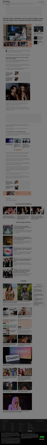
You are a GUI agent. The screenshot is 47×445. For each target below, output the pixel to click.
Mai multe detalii (9, 436)
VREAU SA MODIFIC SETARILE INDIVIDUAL (41, 439)
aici (1, 441)
